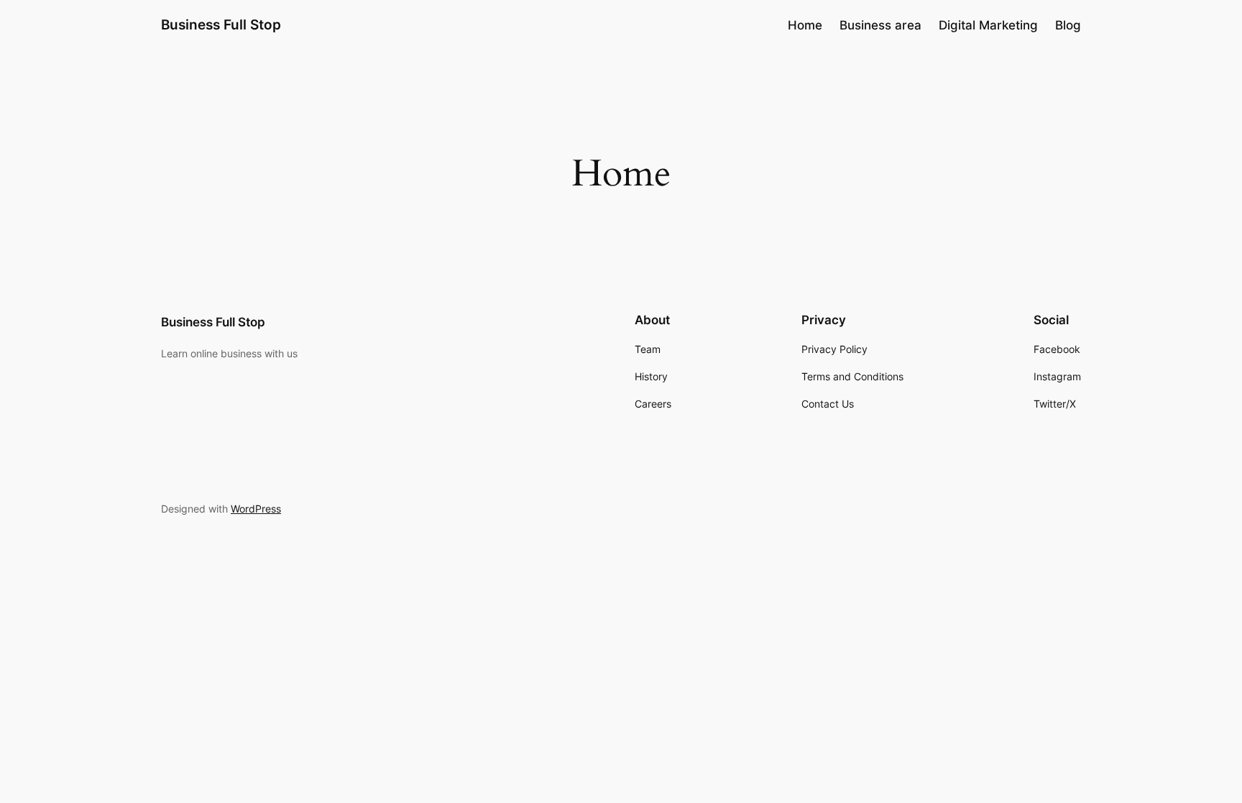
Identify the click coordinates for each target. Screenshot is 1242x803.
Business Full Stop (221, 24)
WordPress (256, 509)
